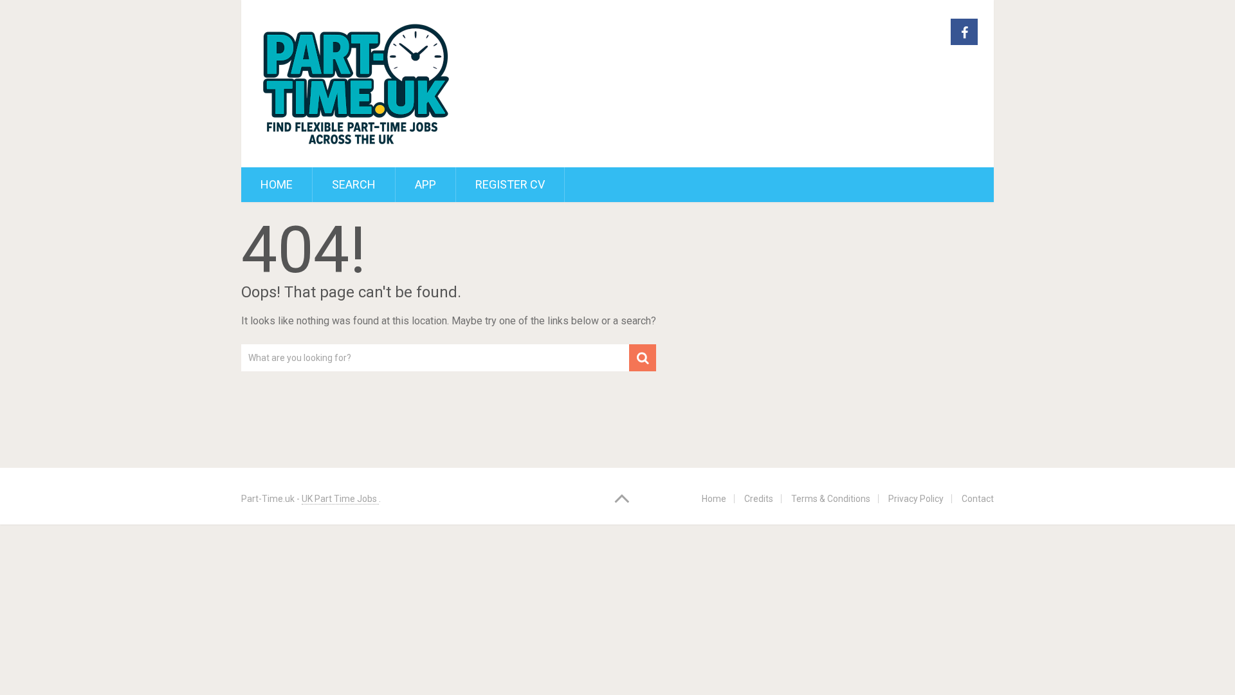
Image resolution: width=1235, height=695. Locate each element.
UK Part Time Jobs (340, 499)
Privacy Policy (916, 499)
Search (354, 184)
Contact (978, 499)
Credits (758, 499)
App (425, 184)
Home (277, 184)
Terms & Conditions (830, 499)
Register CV (510, 184)
